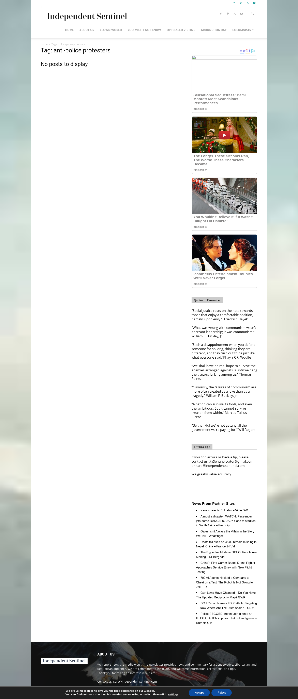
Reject (222, 693)
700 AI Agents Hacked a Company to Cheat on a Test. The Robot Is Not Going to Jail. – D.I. (224, 582)
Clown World (111, 30)
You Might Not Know (144, 30)
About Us (86, 30)
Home (69, 30)
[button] (252, 14)
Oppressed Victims (181, 30)
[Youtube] (254, 3)
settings (173, 694)
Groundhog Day (214, 30)
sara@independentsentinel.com (135, 681)
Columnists (241, 30)
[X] (247, 3)
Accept (199, 693)
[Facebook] (234, 3)
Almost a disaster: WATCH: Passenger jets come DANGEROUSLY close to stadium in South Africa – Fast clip (226, 521)
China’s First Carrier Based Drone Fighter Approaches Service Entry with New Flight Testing (225, 567)
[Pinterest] (241, 3)
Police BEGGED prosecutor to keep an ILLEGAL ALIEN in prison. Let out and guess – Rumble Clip (226, 618)
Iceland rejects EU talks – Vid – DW (224, 510)
